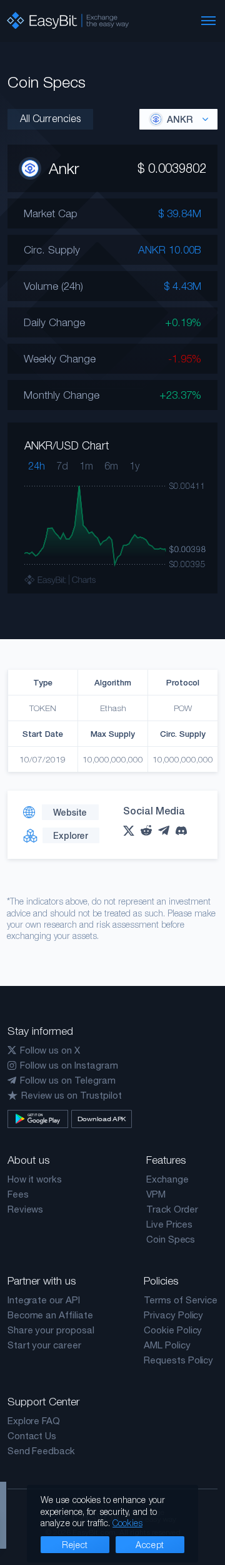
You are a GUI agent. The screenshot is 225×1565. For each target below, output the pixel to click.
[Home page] (68, 20)
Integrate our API (44, 1300)
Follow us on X (50, 1050)
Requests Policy (178, 1360)
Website (70, 812)
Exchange (167, 1179)
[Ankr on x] (132, 831)
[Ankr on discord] (184, 830)
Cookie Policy (173, 1330)
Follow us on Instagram (69, 1065)
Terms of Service (181, 1300)
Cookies (127, 1522)
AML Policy (167, 1345)
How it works (35, 1179)
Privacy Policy (173, 1315)
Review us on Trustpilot (71, 1095)
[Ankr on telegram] (167, 830)
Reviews (26, 1209)
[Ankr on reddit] (149, 830)
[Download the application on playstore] (38, 1119)
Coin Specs (171, 1239)
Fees (18, 1194)
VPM (156, 1194)
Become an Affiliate (50, 1315)
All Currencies (50, 118)
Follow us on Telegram (68, 1080)
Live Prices (169, 1224)
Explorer (70, 835)
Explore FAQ (34, 1420)
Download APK (102, 1118)
